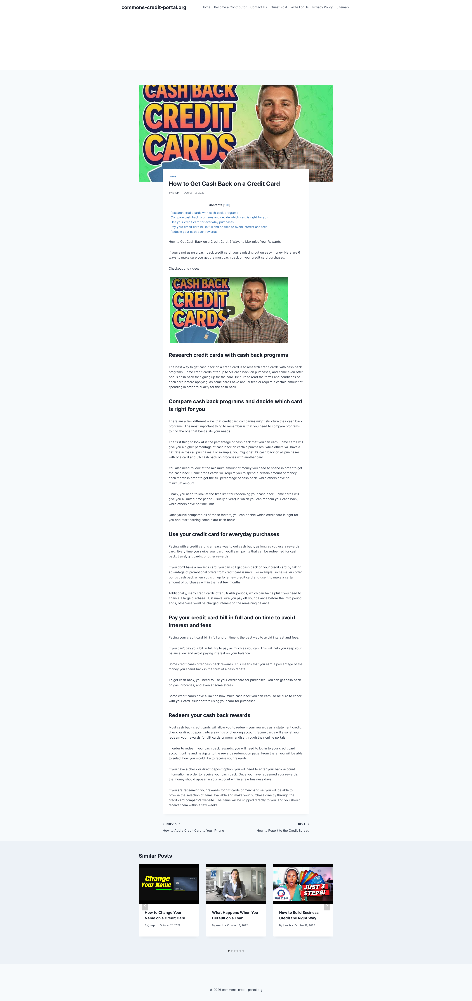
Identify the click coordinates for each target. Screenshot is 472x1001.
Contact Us (258, 7)
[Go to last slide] (145, 906)
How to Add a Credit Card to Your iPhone (193, 827)
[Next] (327, 906)
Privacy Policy (322, 7)
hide (226, 205)
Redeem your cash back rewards (194, 231)
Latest (173, 176)
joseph (176, 192)
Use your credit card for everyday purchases (202, 222)
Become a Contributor (230, 7)
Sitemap (342, 7)
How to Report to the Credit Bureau (283, 827)
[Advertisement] (236, 42)
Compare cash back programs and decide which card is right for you (219, 217)
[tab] (229, 951)
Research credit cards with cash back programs (204, 212)
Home (206, 7)
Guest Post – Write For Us (290, 7)
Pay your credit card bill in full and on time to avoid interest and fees (219, 227)
